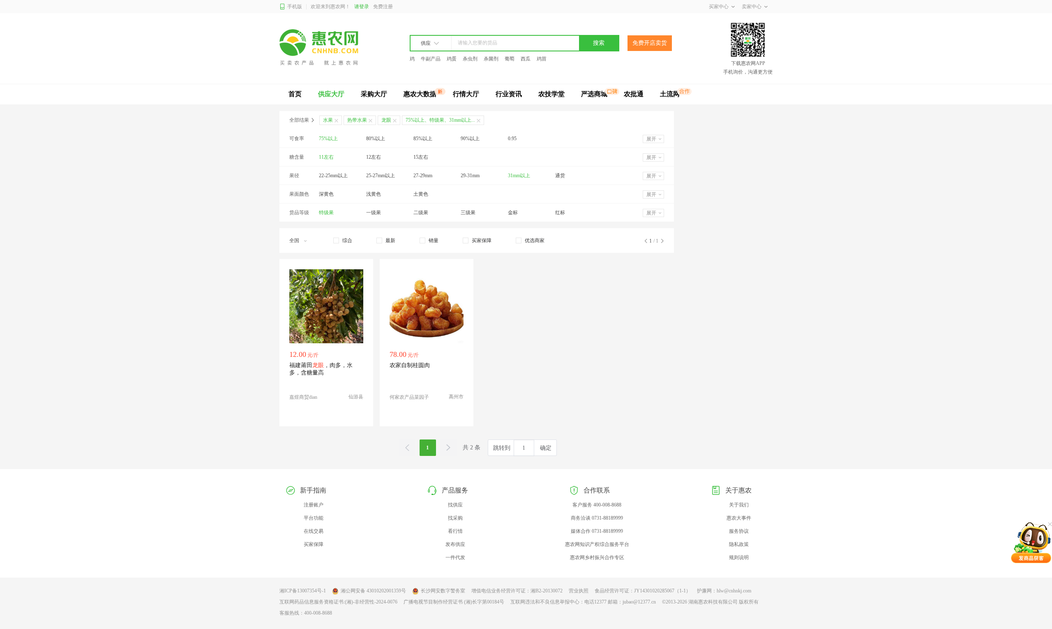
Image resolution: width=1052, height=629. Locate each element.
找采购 (455, 518)
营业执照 (578, 591)
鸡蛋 (452, 59)
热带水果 (357, 120)
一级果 (373, 212)
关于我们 (739, 505)
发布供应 (455, 544)
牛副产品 (431, 59)
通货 (560, 175)
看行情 (455, 531)
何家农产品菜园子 (409, 397)
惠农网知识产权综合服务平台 (597, 544)
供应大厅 (331, 93)
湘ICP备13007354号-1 (302, 591)
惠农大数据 (420, 93)
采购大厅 (374, 93)
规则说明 (739, 557)
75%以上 (328, 138)
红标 (560, 212)
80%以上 (375, 138)
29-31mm (470, 175)
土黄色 (420, 194)
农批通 (634, 93)
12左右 (373, 157)
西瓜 (526, 59)
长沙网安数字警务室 (443, 591)
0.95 (512, 138)
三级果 (468, 212)
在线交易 (313, 531)
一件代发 (455, 557)
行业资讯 (509, 93)
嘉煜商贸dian (303, 397)
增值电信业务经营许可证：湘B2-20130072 (517, 591)
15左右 (420, 157)
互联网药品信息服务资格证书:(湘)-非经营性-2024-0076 (338, 602)
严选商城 (594, 93)
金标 (513, 212)
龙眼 (386, 120)
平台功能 (313, 518)
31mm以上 (519, 175)
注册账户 (313, 505)
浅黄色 (373, 194)
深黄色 (326, 194)
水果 (328, 120)
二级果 (420, 212)
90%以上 (470, 138)
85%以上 (422, 138)
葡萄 (509, 59)
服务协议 (739, 531)
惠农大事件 (739, 518)
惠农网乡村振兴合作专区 (597, 557)
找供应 (455, 505)
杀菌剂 (491, 59)
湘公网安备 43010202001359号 (373, 591)
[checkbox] (342, 240)
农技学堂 (551, 93)
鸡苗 (542, 59)
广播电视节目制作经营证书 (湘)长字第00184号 (454, 602)
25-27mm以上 (380, 175)
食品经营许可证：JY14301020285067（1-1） (643, 591)
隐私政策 (739, 544)
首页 (295, 93)
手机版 (294, 6)
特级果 (326, 212)
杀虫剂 (470, 59)
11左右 (326, 157)
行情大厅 (466, 93)
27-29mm (422, 175)
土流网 (670, 93)
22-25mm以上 (333, 175)
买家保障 (313, 544)
